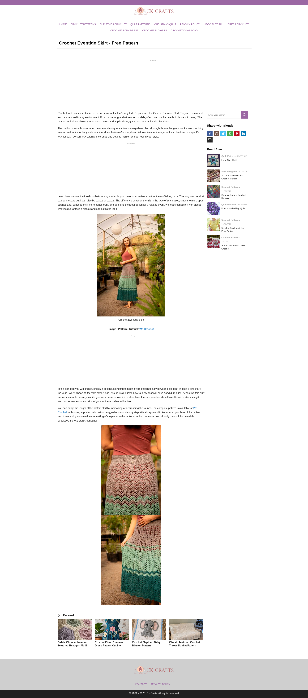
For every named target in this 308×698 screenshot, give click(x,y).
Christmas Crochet (113, 24)
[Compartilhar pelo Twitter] (223, 133)
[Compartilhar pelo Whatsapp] (230, 133)
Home (63, 24)
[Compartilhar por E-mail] (210, 139)
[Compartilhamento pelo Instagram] (216, 133)
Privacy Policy (190, 24)
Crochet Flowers (154, 30)
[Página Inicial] (154, 10)
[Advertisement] (154, 84)
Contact (141, 684)
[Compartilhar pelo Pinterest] (237, 133)
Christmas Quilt (165, 24)
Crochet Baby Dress (124, 30)
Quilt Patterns (140, 24)
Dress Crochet (238, 24)
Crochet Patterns (83, 24)
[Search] (244, 115)
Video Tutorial (214, 24)
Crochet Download (184, 30)
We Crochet (146, 329)
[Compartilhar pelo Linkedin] (243, 133)
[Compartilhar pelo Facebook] (210, 133)
